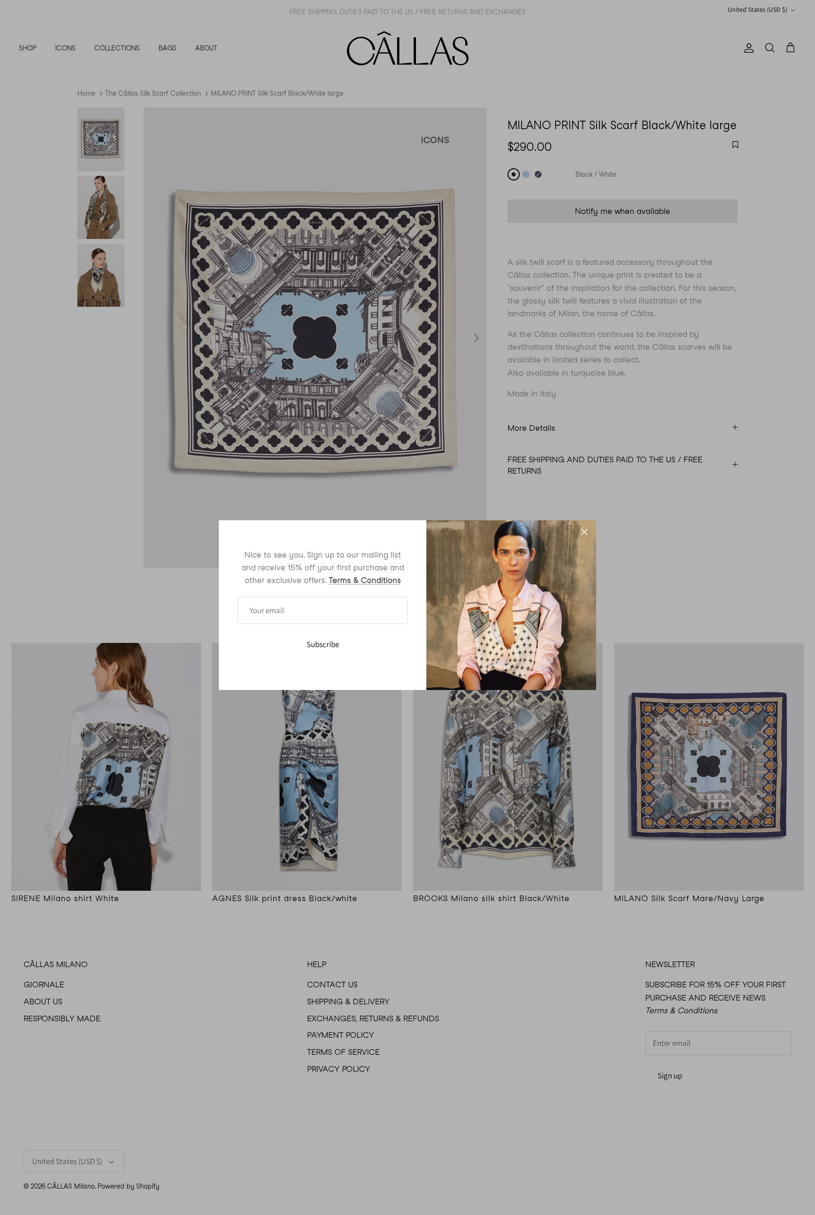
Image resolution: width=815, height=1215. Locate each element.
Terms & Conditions (365, 580)
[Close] (584, 532)
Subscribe (323, 644)
